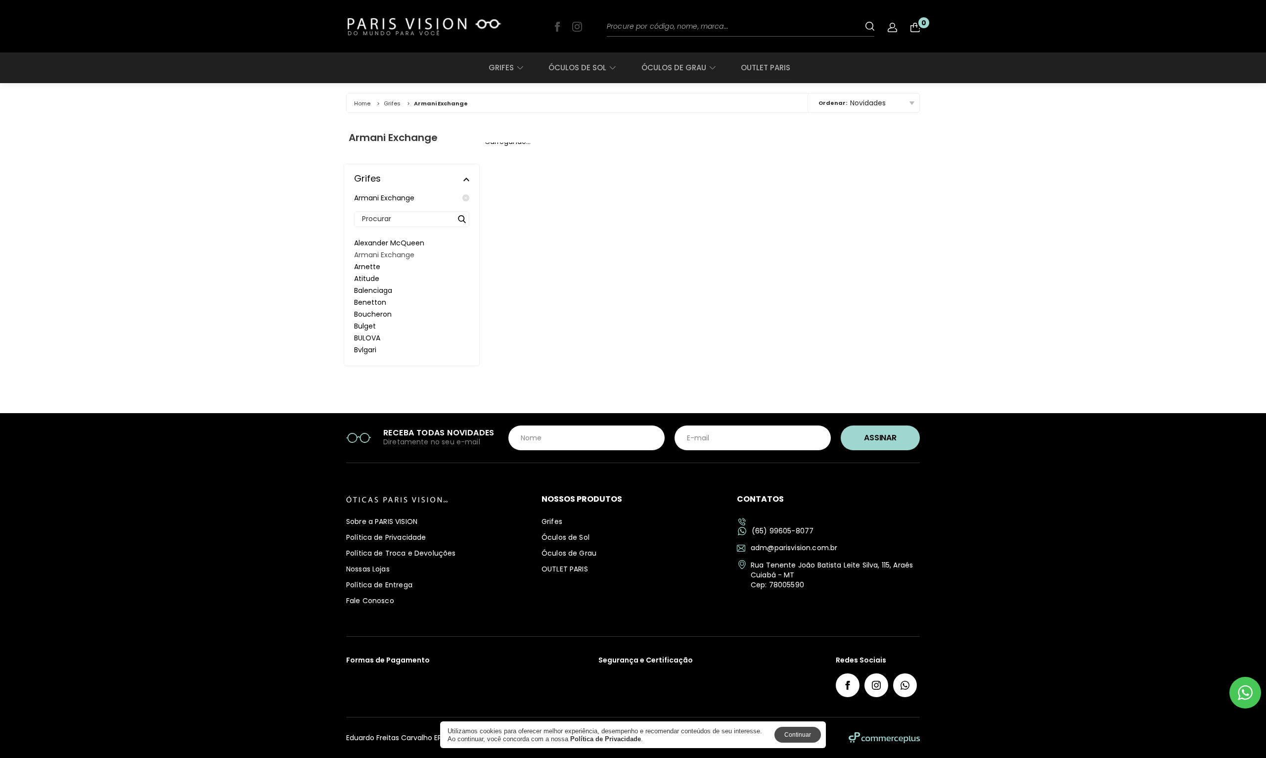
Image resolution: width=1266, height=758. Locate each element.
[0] (915, 27)
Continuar (797, 734)
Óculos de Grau (673, 67)
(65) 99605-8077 (783, 531)
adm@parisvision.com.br (794, 547)
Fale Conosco (370, 600)
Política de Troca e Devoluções (401, 553)
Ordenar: (832, 103)
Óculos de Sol (577, 67)
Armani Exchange (384, 197)
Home (362, 103)
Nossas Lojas (368, 569)
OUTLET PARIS (765, 67)
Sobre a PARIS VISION (381, 521)
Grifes (501, 67)
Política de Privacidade (386, 537)
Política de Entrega (379, 584)
